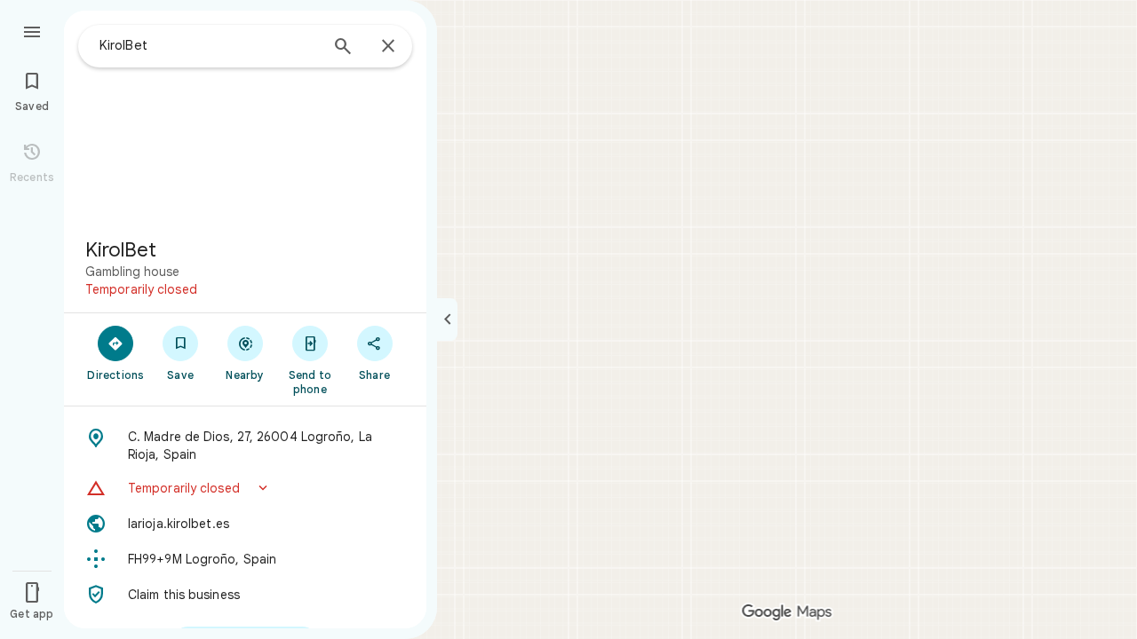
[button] (245, 488)
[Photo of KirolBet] (245, 117)
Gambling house (132, 272)
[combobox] (208, 45)
